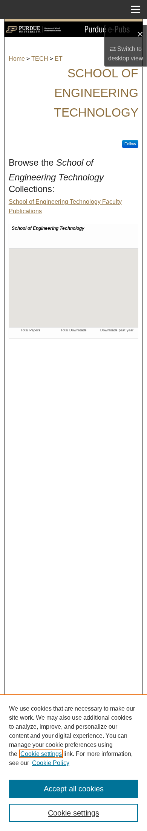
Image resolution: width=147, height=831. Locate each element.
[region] (73, 762)
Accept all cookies (74, 789)
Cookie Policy (50, 763)
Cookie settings (41, 754)
